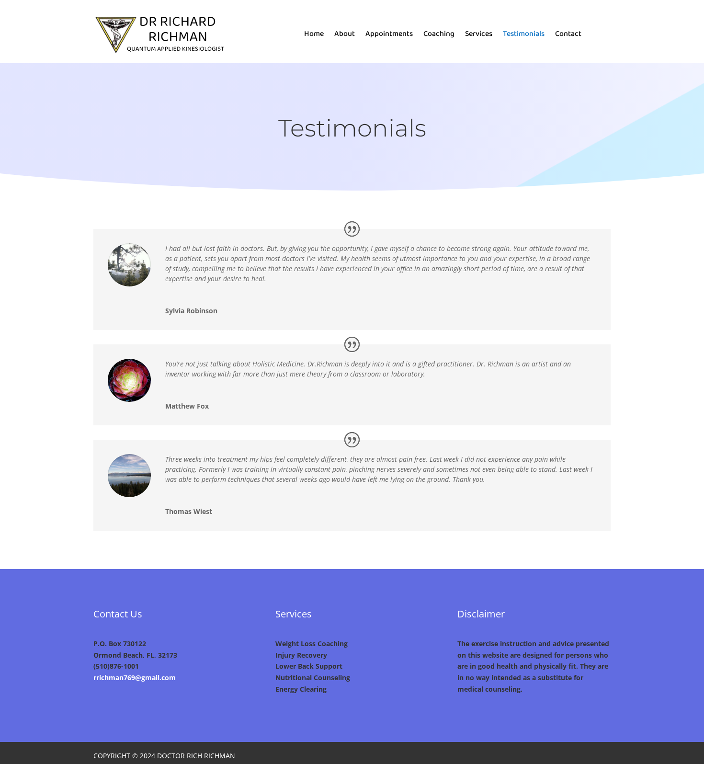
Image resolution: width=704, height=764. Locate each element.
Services (478, 35)
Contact (568, 35)
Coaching (438, 35)
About (344, 35)
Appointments (389, 35)
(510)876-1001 (116, 666)
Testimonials (524, 35)
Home (314, 35)
